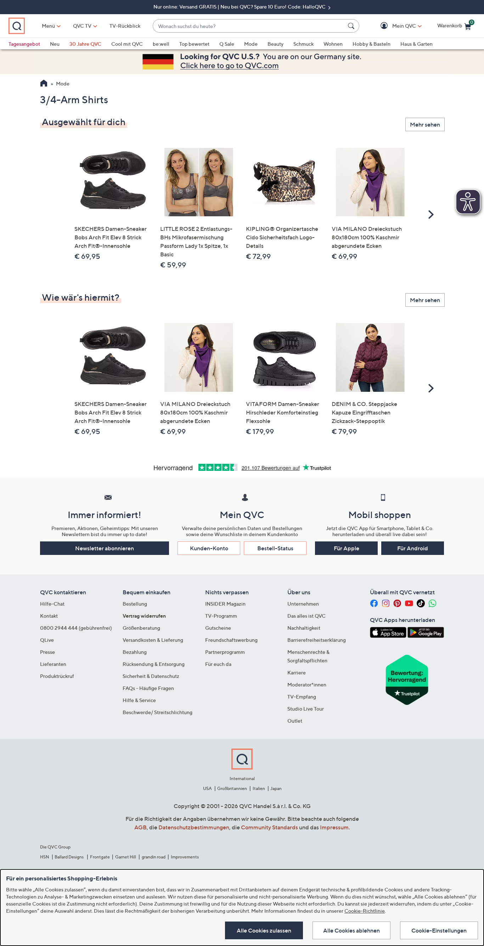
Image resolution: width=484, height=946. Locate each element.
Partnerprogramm (225, 652)
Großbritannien (232, 788)
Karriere (296, 672)
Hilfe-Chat (52, 604)
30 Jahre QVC (85, 44)
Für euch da (218, 664)
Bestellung (135, 604)
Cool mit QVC (127, 44)
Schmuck (303, 44)
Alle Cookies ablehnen (351, 930)
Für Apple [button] (346, 548)
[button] (394, 26)
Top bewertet (194, 44)
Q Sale (226, 44)
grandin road (153, 856)
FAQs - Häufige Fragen (148, 688)
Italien (259, 788)
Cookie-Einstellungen (439, 930)
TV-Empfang (301, 697)
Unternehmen (303, 604)
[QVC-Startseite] (43, 84)
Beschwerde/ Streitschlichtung (157, 712)
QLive (47, 640)
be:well (161, 44)
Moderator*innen (306, 684)
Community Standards (269, 827)
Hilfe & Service (139, 700)
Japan (276, 788)
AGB (140, 827)
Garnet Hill (125, 856)
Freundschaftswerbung (231, 640)
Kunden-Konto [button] (209, 548)
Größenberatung (141, 628)
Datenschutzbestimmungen (193, 827)
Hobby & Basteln (371, 44)
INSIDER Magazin (225, 604)
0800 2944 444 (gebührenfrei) (76, 628)
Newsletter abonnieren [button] (104, 548)
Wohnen (333, 44)
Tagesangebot (24, 44)
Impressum (334, 827)
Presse (47, 652)
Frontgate (100, 856)
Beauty (275, 44)
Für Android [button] (412, 548)
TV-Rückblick (124, 26)
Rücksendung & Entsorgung (154, 664)
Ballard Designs (69, 856)
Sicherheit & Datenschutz (151, 676)
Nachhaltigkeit (303, 628)
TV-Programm (221, 616)
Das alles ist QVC (306, 616)
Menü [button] (48, 26)
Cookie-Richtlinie (364, 911)
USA (207, 788)
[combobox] (249, 26)
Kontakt (49, 616)
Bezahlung (135, 652)
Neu (55, 44)
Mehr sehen (425, 124)
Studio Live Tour (305, 709)
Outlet (294, 721)
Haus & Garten (416, 44)
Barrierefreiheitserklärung (316, 640)
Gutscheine (218, 628)
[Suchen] (352, 26)
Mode (251, 44)
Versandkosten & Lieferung (153, 640)
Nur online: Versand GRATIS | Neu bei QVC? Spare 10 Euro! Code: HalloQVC (240, 7)
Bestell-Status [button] (275, 548)
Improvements (185, 856)
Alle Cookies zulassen (264, 930)
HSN (44, 856)
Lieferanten (53, 664)
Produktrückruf (57, 676)
